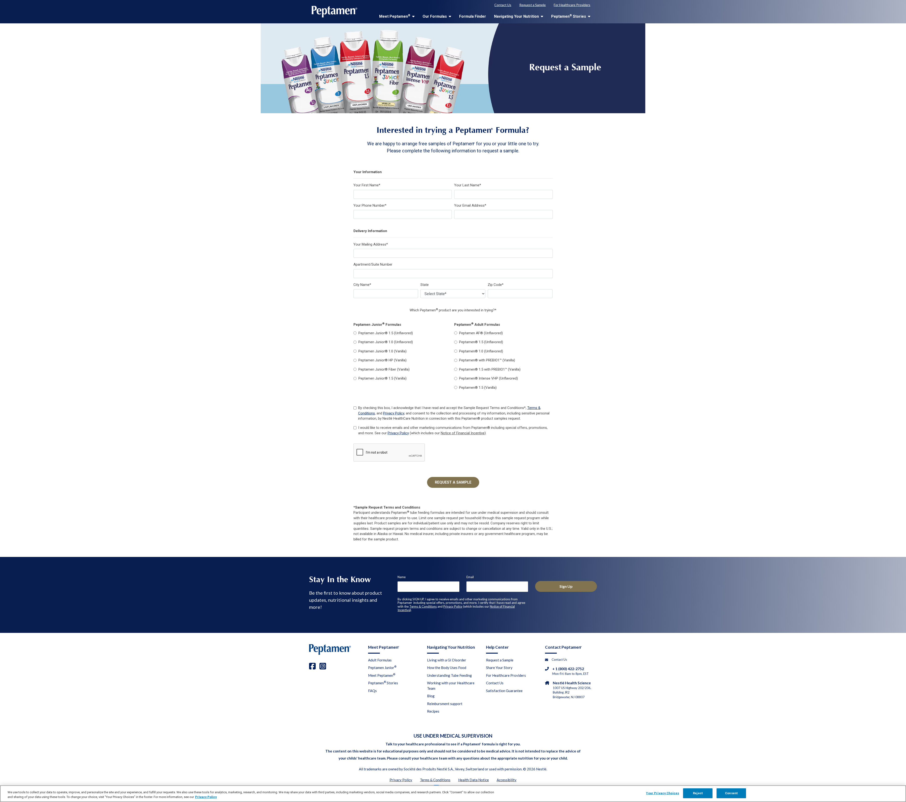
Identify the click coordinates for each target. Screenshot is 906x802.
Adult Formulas (380, 660)
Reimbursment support (444, 704)
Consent (731, 793)
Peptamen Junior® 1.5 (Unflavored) (385, 333)
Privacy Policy (393, 413)
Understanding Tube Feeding (449, 675)
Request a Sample (532, 5)
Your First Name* (366, 185)
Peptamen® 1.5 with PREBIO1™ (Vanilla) (489, 369)
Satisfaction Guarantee (504, 691)
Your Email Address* (470, 205)
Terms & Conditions (423, 606)
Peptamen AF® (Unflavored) (481, 333)
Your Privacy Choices (662, 793)
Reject (698, 793)
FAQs (372, 691)
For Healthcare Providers (572, 5)
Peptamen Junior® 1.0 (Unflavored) (385, 342)
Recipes (433, 711)
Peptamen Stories (569, 16)
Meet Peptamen (394, 16)
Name (402, 577)
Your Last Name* (467, 185)
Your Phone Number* (369, 205)
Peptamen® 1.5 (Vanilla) (478, 387)
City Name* (362, 285)
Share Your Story (499, 667)
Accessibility (506, 780)
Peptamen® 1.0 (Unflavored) (481, 351)
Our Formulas (435, 16)
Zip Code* (495, 285)
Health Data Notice (473, 780)
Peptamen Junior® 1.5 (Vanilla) (382, 378)
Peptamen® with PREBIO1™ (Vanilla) (487, 360)
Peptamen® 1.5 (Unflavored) (481, 342)
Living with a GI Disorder (446, 660)
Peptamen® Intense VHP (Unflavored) (488, 378)
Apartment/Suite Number (372, 264)
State (424, 285)
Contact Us (502, 5)
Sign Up (566, 586)
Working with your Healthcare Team (450, 685)
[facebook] (312, 666)
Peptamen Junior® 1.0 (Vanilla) (382, 351)
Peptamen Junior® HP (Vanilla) (382, 360)
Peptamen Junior (382, 667)
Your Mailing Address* (370, 244)
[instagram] (322, 666)
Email (470, 577)
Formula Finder (472, 16)
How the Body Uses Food (446, 667)
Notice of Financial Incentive (463, 433)
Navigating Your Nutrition (517, 16)
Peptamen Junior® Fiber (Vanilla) (384, 369)
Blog (431, 696)
